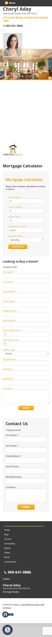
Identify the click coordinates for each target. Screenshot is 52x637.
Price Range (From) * (12, 330)
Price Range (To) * (11, 340)
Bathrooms (8, 378)
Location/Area (9, 359)
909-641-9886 (14, 26)
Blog (6, 534)
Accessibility (9, 543)
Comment (11, 487)
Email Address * (10, 291)
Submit (26, 408)
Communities (10, 561)
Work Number (9, 320)
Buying (7, 548)
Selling (7, 552)
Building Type (9, 349)
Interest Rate (14, 216)
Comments (8, 388)
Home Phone (9, 301)
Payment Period (15, 236)
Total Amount (14, 197)
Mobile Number (10, 310)
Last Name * (8, 281)
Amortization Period (17, 226)
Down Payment (15, 207)
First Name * (8, 272)
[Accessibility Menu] (7, 630)
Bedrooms (7, 369)
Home (7, 529)
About (7, 557)
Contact (8, 539)
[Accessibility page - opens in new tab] (9, 618)
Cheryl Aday (17, 9)
